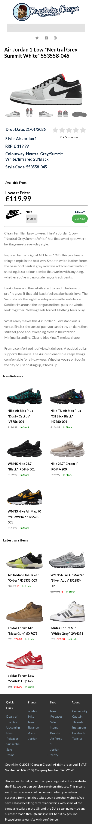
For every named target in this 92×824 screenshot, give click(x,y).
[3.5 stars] (76, 130)
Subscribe (13, 744)
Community (80, 711)
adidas (32, 711)
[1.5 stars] (62, 130)
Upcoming (13, 727)
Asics (32, 733)
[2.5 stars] (69, 130)
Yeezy (54, 755)
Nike (31, 716)
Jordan (32, 738)
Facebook (78, 733)
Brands (55, 733)
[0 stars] (51, 130)
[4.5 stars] (82, 130)
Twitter (77, 738)
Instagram (79, 727)
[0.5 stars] (55, 130)
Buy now (80, 218)
